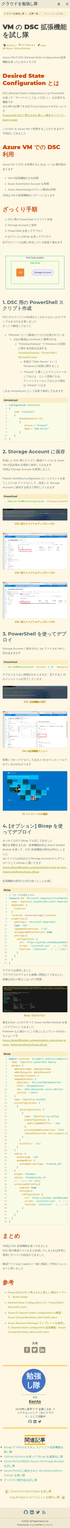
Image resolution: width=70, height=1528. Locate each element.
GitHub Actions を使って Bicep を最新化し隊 (33, 1456)
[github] (30, 1422)
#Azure (9, 48)
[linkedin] (35, 1422)
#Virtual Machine (22, 48)
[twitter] (40, 1422)
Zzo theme (48, 1524)
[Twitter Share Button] (35, 1350)
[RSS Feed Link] (44, 1514)
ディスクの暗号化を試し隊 (20, 1480)
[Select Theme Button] (59, 4)
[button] (67, 4)
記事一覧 (33, 13)
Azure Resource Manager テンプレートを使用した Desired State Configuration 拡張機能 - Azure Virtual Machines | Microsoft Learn (37, 1327)
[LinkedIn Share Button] (42, 1350)
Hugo (32, 1524)
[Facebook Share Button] (27, 1350)
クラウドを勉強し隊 (14, 13)
